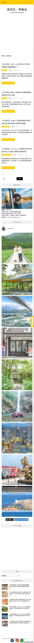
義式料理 (4, 70)
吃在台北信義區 (5, 126)
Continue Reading (8, 83)
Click (32, 321)
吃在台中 (4, 98)
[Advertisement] (17, 35)
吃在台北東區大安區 (6, 154)
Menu (4, 2)
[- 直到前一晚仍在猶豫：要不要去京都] (17, 374)
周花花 (10, 70)
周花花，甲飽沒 (17, 9)
